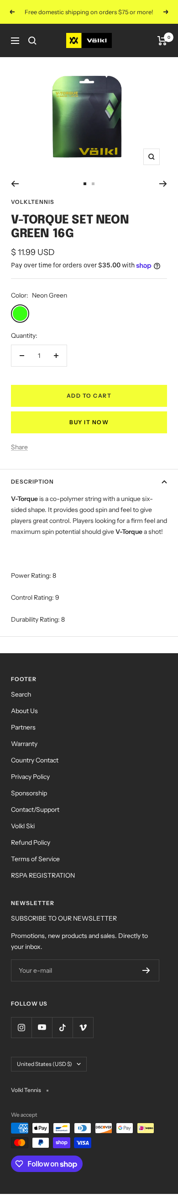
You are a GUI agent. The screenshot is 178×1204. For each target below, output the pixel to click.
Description (32, 481)
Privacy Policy (30, 776)
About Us (24, 711)
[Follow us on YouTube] (41, 1027)
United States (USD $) (44, 1063)
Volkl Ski (23, 826)
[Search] (32, 41)
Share (19, 447)
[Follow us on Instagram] (21, 1027)
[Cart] (162, 40)
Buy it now (89, 422)
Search (21, 694)
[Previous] (15, 184)
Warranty (24, 744)
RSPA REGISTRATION (43, 875)
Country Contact (34, 760)
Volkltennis (32, 201)
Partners (23, 727)
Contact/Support (35, 809)
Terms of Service (35, 859)
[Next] (163, 184)
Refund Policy (30, 842)
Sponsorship (29, 793)
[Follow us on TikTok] (62, 1027)
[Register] (146, 970)
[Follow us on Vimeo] (83, 1027)
